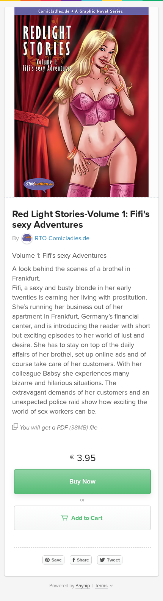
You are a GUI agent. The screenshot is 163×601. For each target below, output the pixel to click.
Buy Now (82, 481)
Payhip (82, 586)
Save (56, 560)
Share (82, 560)
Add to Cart (86, 518)
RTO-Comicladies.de (62, 238)
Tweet (113, 560)
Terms (101, 586)
